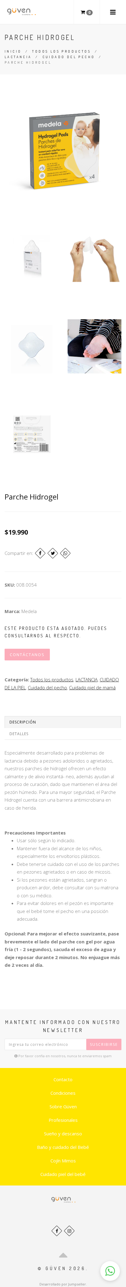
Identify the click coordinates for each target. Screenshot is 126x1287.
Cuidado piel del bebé (63, 1174)
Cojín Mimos (63, 1161)
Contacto (63, 1079)
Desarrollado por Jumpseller (62, 1284)
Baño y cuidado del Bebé (63, 1147)
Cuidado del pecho (69, 57)
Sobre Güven (63, 1106)
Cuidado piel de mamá (92, 687)
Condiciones (63, 1093)
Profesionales (63, 1120)
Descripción (22, 722)
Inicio (13, 51)
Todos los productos (61, 51)
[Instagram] (69, 1231)
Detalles (18, 733)
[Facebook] (40, 553)
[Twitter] (53, 553)
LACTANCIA (18, 57)
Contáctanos (27, 654)
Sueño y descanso (63, 1133)
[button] (110, 1271)
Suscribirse (104, 1044)
